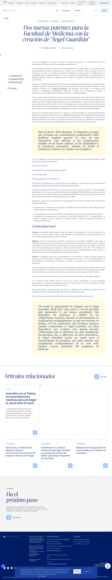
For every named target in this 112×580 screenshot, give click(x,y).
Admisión (77, 10)
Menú (104, 10)
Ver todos (103, 376)
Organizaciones (52, 3)
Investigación (55, 21)
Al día (8, 389)
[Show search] (57, 10)
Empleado (42, 3)
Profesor (34, 3)
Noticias (73, 3)
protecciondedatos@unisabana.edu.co (28, 576)
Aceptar (77, 571)
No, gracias (86, 571)
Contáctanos (66, 10)
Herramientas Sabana (82, 3)
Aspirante (11, 3)
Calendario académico (92, 3)
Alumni (27, 3)
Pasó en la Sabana (43, 21)
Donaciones (64, 3)
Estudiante (19, 3)
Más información (42, 576)
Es (94, 10)
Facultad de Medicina (68, 21)
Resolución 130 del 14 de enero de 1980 (102, 565)
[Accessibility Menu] (3, 566)
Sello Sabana (10, 443)
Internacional (104, 3)
